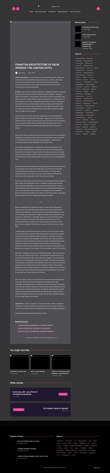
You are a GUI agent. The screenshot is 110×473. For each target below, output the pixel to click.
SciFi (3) (89, 108)
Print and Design (61, 452)
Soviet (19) (78, 65)
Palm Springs (48, 337)
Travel (55, 337)
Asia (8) (86, 79)
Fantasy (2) (95, 110)
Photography (92, 450)
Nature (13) (90, 70)
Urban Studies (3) (88, 98)
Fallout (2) (78, 124)
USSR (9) (78, 77)
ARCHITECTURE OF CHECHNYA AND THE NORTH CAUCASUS (36, 331)
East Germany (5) (90, 84)
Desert (42, 337)
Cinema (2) (87, 110)
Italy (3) (95, 103)
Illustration (94, 445)
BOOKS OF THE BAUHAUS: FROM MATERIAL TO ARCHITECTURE (90, 44)
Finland (94, 443)
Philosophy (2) (79, 115)
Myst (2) (93, 119)
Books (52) (90, 58)
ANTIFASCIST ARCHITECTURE (18, 371)
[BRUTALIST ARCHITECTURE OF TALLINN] (13, 443)
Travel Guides (83, 452)
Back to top (97, 467)
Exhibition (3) (79, 105)
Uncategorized (65, 455)
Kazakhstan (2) (80, 112)
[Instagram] (17, 8)
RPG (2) (87, 131)
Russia (70, 452)
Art (75, 441)
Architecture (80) (80, 58)
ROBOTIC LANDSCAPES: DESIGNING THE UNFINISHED (34, 328)
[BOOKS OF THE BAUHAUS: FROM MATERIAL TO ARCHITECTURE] (78, 44)
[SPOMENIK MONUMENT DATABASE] (13, 450)
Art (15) (96, 67)
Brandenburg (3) (80, 108)
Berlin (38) (78, 60)
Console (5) (79, 86)
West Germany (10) (88, 72)
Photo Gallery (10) (80, 75)
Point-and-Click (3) (88, 100)
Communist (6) (87, 82)
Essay (75, 443)
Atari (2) (78, 126)
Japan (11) (78, 72)
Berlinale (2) (79, 110)
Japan (76, 448)
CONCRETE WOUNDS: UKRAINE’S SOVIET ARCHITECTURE (33, 456)
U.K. (58, 455)
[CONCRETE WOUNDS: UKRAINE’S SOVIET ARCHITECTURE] (13, 458)
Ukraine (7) (78, 82)
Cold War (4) (79, 93)
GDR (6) (96, 82)
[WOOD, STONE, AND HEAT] (78, 36)
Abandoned (60, 441)
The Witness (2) (90, 115)
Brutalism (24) (79, 63)
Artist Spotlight (82, 441)
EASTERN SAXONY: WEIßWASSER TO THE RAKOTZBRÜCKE (36, 325)
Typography (92, 452)
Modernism (84, 448)
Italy (72, 448)
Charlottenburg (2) (80, 117)
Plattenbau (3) (87, 103)
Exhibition (82, 443)
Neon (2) (78, 134)
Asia (90, 441)
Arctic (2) (78, 119)
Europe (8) (78, 79)
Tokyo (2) (90, 117)
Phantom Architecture (71, 450)
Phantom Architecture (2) (91, 129)
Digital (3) (78, 103)
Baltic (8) (92, 79)
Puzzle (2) (86, 124)
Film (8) (91, 77)
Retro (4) (78, 89)
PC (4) (92, 91)
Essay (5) (86, 86)
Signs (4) (86, 91)
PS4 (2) (94, 131)
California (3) (88, 93)
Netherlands (60, 450)
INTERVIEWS (52, 11)
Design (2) (93, 134)
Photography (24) (88, 60)
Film (88, 443)
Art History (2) (89, 112)
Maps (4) (94, 89)
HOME (31, 11)
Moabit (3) (78, 98)
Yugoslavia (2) (79, 131)
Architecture (29, 337)
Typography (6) (80, 84)
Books (64, 443)
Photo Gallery (82, 450)
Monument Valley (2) (81, 122)
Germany (86, 445)
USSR (73, 455)
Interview (59, 448)
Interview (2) (79, 129)
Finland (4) (94, 86)
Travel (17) (89, 67)
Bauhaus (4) (86, 89)
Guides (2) (85, 134)
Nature (90, 448)
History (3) (78, 100)
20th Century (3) (80, 96)
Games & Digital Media (76, 445)
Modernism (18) (80, 67)
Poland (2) (93, 126)
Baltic (95, 441)
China (70, 443)
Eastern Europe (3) (90, 105)
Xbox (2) (93, 124)
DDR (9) (85, 77)
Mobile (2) (85, 119)
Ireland (66, 448)
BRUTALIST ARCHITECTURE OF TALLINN (28, 441)
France (59, 445)
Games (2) (85, 126)
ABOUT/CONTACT (75, 11)
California (36, 337)
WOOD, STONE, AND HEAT (38, 371)
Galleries (65, 445)
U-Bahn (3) (89, 96)
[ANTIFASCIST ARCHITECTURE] (78, 29)
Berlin (58, 443)
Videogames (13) (80, 70)
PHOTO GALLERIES (40, 11)
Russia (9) (90, 75)
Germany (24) (89, 63)
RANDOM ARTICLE (63, 11)
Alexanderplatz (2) (93, 122)
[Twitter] (13, 8)
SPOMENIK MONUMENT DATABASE (27, 448)
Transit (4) (78, 91)
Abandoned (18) (88, 65)
